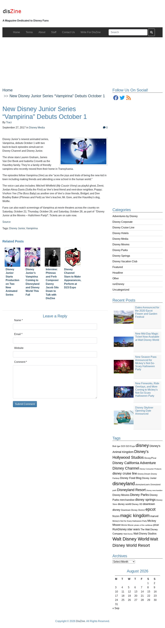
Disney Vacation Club (124, 261)
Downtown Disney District (133, 510)
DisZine (80, 621)
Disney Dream (144, 474)
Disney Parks (120, 250)
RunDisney (119, 529)
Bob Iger (116, 446)
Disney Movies (120, 244)
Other (115, 278)
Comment (20, 362)
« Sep (115, 608)
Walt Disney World (130, 538)
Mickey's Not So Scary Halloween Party (129, 521)
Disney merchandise (154, 490)
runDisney (118, 284)
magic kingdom (135, 515)
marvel (154, 516)
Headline (117, 272)
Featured (117, 267)
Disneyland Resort (131, 490)
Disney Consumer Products (150, 469)
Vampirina (32, 228)
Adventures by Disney (125, 216)
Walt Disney (128, 534)
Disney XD (137, 504)
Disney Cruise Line (123, 227)
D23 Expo (130, 446)
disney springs (145, 499)
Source (6, 221)
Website (19, 348)
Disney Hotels (120, 233)
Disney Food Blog (130, 478)
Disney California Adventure (134, 463)
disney (142, 445)
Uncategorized (120, 289)
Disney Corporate (122, 221)
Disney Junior (149, 478)
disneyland (123, 483)
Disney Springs (121, 255)
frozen (116, 516)
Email (18, 334)
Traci (9, 122)
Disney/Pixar (150, 458)
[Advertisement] (82, 60)
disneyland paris (142, 484)
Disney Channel (125, 468)
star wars (133, 529)
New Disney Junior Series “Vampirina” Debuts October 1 (57, 96)
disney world (124, 504)
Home (7, 90)
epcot (150, 509)
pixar (156, 524)
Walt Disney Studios (144, 533)
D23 (123, 446)
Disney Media (120, 238)
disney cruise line (124, 473)
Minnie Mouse (127, 525)
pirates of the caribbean (143, 525)
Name (18, 320)
